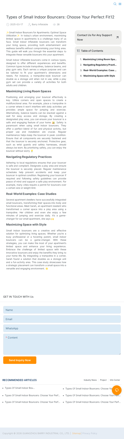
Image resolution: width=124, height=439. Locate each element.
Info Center (115, 380)
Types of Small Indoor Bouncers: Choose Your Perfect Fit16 (33, 402)
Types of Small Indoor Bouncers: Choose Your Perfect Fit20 (20, 387)
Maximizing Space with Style (99, 75)
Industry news (90, 380)
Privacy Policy (89, 433)
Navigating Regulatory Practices (100, 64)
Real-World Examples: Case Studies (100, 70)
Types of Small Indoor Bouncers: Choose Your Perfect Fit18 (33, 395)
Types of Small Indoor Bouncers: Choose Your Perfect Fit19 (93, 388)
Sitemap (76, 433)
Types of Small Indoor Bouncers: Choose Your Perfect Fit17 (93, 395)
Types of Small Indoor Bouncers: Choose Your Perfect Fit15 (93, 402)
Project (103, 380)
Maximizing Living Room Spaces (100, 59)
